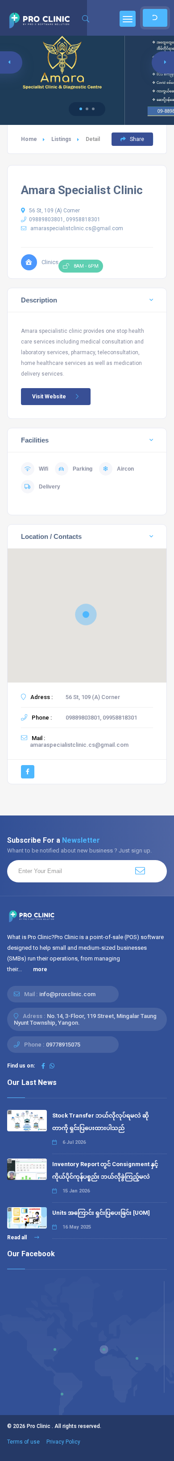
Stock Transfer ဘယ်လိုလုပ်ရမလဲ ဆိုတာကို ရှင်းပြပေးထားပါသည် (100, 1121)
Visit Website (49, 396)
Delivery (49, 487)
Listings (61, 139)
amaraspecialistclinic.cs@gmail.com (76, 228)
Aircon (125, 469)
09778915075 (63, 1044)
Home (29, 139)
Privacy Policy (63, 1442)
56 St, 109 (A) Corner (54, 210)
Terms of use (23, 1442)
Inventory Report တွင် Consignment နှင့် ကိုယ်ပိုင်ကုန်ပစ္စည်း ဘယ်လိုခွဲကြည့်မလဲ (105, 1170)
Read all (17, 1237)
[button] (80, 109)
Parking (82, 469)
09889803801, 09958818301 (64, 219)
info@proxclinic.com (67, 994)
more (40, 969)
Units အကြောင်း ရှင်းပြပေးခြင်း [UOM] (101, 1212)
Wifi (43, 469)
